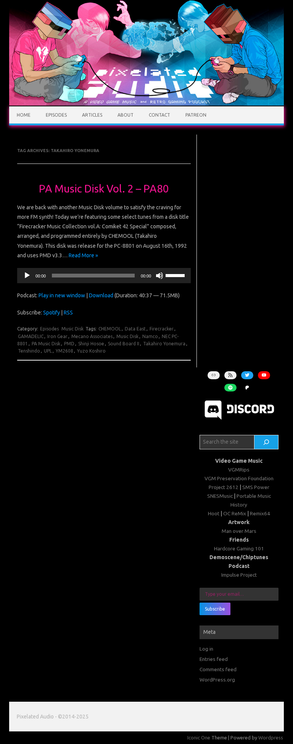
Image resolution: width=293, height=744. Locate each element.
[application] (104, 275)
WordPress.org (217, 680)
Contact (159, 114)
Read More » (83, 255)
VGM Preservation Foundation (239, 478)
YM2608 (64, 350)
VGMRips (239, 470)
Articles (92, 114)
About (126, 114)
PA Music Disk (46, 343)
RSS (68, 312)
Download (101, 295)
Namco (150, 336)
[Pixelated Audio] (146, 104)
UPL (48, 350)
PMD (69, 343)
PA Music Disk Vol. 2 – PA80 (104, 188)
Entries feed (214, 659)
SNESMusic (220, 496)
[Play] (27, 275)
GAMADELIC (30, 336)
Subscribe (215, 608)
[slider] (176, 275)
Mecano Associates (92, 336)
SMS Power (255, 487)
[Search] (266, 442)
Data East (135, 328)
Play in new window (62, 295)
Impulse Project (239, 575)
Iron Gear (57, 336)
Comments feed (218, 669)
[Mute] (159, 275)
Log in (206, 649)
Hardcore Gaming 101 (239, 548)
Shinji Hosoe (91, 343)
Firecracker (162, 328)
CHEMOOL (109, 328)
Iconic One (198, 737)
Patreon (195, 114)
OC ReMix (234, 513)
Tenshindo (29, 350)
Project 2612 (223, 487)
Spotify (51, 312)
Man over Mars (239, 531)
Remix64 (260, 513)
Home (24, 114)
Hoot (213, 513)
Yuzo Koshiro (91, 350)
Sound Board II (123, 343)
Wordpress (270, 737)
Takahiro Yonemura (164, 343)
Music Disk (72, 328)
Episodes (56, 114)
